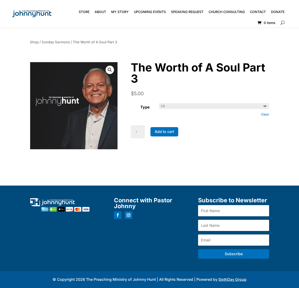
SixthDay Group (232, 279)
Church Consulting (227, 12)
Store (84, 12)
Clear (265, 114)
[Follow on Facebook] (117, 215)
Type (145, 107)
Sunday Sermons (56, 42)
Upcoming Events (150, 12)
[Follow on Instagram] (128, 215)
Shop (34, 42)
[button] (110, 70)
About (100, 12)
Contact (258, 12)
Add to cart (164, 131)
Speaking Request (187, 12)
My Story (120, 12)
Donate (278, 12)
